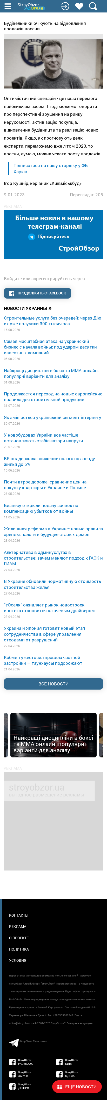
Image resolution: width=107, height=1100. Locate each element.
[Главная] (31, 6)
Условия (17, 960)
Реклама (17, 926)
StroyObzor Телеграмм (32, 1041)
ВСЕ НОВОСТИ (53, 684)
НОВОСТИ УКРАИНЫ (28, 308)
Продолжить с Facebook (41, 293)
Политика (19, 949)
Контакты (18, 915)
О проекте (19, 937)
